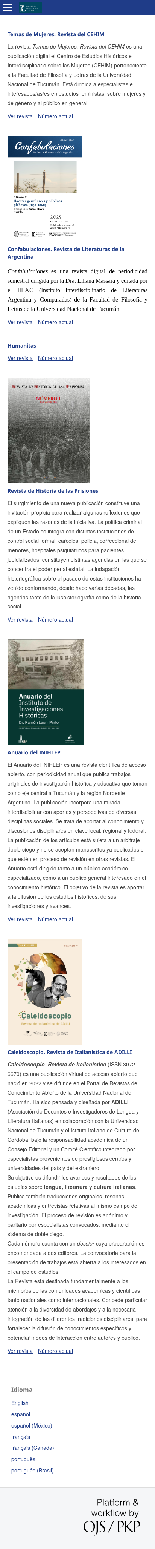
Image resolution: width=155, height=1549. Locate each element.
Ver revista (20, 116)
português (23, 1459)
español (20, 1414)
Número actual (55, 116)
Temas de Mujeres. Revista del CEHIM (56, 34)
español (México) (31, 1425)
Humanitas (22, 345)
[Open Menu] (7, 7)
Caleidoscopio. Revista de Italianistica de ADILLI (70, 1052)
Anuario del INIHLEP (34, 752)
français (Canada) (32, 1447)
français (20, 1436)
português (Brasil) (32, 1470)
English (20, 1403)
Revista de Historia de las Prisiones (53, 490)
